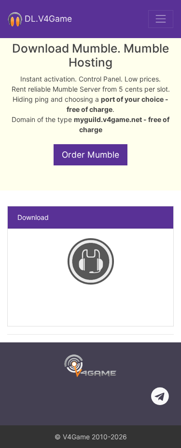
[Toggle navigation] (160, 18)
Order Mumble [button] (90, 154)
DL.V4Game (47, 18)
